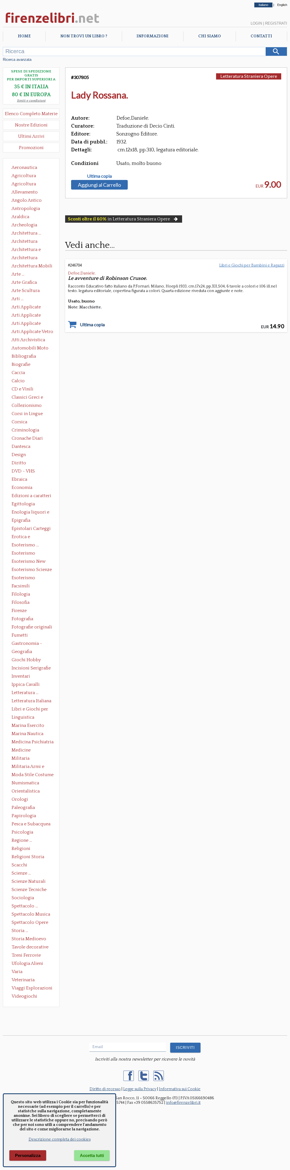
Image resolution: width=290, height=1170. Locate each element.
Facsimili (21, 586)
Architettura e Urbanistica (26, 250)
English (282, 5)
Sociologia (23, 897)
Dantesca (21, 446)
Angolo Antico (27, 200)
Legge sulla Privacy (139, 1089)
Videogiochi (24, 996)
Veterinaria (23, 979)
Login (256, 23)
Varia (17, 971)
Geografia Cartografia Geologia (23, 652)
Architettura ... (26, 233)
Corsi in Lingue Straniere (27, 414)
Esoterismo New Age (29, 562)
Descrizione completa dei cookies (60, 1139)
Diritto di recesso (105, 1089)
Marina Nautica (27, 733)
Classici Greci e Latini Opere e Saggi (32, 398)
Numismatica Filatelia (25, 783)
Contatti (261, 36)
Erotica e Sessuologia (24, 537)
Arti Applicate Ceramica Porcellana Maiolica (32, 307)
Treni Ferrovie (26, 955)
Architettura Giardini (24, 258)
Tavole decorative (30, 947)
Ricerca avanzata (17, 59)
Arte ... (18, 274)
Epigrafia (21, 520)
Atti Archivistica (28, 339)
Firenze (19, 610)
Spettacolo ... (25, 906)
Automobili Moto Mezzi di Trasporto (31, 348)
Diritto (19, 462)
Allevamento (25, 192)
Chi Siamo (209, 36)
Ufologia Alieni (27, 963)
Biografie (21, 364)
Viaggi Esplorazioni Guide (32, 989)
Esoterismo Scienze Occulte (32, 570)
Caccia (18, 372)
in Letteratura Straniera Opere (119, 219)
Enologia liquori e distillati (30, 513)
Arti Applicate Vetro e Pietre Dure (32, 332)
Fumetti (20, 635)
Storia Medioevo (29, 938)
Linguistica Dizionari (23, 718)
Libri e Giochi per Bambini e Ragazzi (30, 710)
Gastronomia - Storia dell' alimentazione (27, 644)
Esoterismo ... (25, 545)
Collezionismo (27, 405)
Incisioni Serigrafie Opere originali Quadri (31, 668)
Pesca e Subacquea (31, 823)
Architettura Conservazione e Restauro (28, 242)
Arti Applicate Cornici (26, 316)
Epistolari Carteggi (31, 528)
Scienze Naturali (29, 881)
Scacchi (19, 865)
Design (19, 454)
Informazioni (153, 36)
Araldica (20, 216)
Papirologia (24, 815)
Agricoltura (24, 175)
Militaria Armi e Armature (28, 767)
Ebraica (19, 479)
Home (24, 36)
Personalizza (27, 1155)
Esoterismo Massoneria (23, 554)
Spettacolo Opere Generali (30, 923)
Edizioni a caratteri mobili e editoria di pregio (32, 496)
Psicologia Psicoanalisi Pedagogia (24, 833)
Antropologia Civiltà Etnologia (29, 209)
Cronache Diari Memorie (27, 439)
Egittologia (23, 503)
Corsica (19, 421)
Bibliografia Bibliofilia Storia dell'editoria (29, 357)
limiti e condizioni (31, 100)
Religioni (21, 848)
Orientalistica (26, 791)
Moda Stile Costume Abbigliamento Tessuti (33, 775)
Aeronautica (24, 167)
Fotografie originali (32, 627)
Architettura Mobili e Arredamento (32, 266)
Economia (22, 487)
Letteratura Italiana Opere (31, 701)
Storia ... (20, 930)
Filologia (21, 594)
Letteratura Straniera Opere (248, 76)
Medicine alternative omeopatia (23, 751)
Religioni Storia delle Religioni (28, 857)
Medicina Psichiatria (33, 741)
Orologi (20, 799)
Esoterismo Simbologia (24, 578)
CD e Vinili (22, 389)
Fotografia (22, 618)
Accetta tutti (92, 1155)
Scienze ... (21, 873)
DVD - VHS (23, 471)
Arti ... (18, 298)
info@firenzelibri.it (183, 1102)
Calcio (18, 380)
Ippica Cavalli (26, 684)
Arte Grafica (24, 282)
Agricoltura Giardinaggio (25, 184)
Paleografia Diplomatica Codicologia (24, 808)
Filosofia (20, 602)
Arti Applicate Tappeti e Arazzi (28, 324)
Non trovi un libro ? (83, 36)
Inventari (21, 676)
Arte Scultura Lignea (26, 291)
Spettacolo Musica (31, 914)
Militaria (20, 758)
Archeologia (24, 224)
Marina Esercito (28, 725)
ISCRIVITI (185, 1048)
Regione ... (22, 840)
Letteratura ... (25, 692)
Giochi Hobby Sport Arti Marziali (31, 660)
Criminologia (25, 430)
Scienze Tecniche (29, 889)
